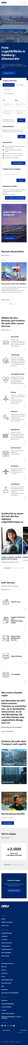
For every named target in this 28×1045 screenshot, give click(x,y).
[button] (7, 568)
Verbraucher (15, 429)
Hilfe (2, 986)
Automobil (14, 336)
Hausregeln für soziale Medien (10, 993)
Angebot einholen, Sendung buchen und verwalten (11, 558)
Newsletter (4, 989)
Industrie (14, 411)
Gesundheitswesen (17, 374)
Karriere (3, 970)
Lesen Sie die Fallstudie (7, 731)
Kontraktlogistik (6, 952)
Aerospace (14, 466)
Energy (13, 392)
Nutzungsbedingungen (7, 1004)
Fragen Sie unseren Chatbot (16, 198)
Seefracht (4, 939)
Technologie (15, 355)
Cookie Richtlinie (6, 1007)
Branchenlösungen (6, 933)
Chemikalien (15, 484)
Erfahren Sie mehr (9, 73)
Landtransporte (5, 946)
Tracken (21, 180)
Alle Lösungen (5, 956)
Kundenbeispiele (8, 764)
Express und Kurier (6, 943)
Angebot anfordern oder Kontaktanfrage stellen (18, 620)
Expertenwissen (8, 782)
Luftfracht (4, 936)
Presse (3, 976)
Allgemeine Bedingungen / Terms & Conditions (11, 1017)
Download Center (6, 983)
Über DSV (4, 967)
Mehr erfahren (10, 238)
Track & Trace (15, 601)
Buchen (3, 919)
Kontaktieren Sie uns (14, 890)
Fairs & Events (16, 447)
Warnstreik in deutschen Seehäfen (13, 283)
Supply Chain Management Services (15, 638)
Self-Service (5, 925)
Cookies (3, 1010)
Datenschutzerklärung (7, 1013)
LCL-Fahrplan (15, 674)
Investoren (4, 973)
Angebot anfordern (7, 922)
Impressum (4, 1000)
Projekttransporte (6, 949)
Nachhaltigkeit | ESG (7, 980)
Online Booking (16, 656)
